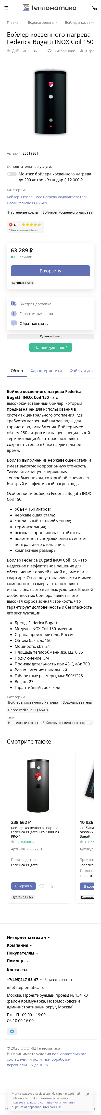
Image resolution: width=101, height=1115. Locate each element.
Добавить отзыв (25, 50)
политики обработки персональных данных (44, 1104)
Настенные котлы (23, 212)
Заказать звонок (58, 979)
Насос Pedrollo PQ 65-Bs (27, 203)
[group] (50, 102)
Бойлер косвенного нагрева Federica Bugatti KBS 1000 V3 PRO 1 (35, 832)
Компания (17, 945)
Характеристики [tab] (46, 370)
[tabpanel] (50, 557)
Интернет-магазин (26, 937)
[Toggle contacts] (94, 8)
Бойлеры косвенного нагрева (32, 197)
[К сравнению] (51, 886)
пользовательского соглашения (35, 1102)
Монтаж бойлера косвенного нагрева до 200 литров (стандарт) (55, 177)
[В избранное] (42, 886)
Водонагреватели (73, 197)
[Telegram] (12, 1031)
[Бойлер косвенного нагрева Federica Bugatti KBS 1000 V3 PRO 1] (38, 783)
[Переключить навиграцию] (6, 8)
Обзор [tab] (17, 370)
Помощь (16, 961)
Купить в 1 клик (22, 282)
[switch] (12, 174)
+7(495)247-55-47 (22, 979)
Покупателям (20, 953)
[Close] (88, 1094)
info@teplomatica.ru (26, 987)
